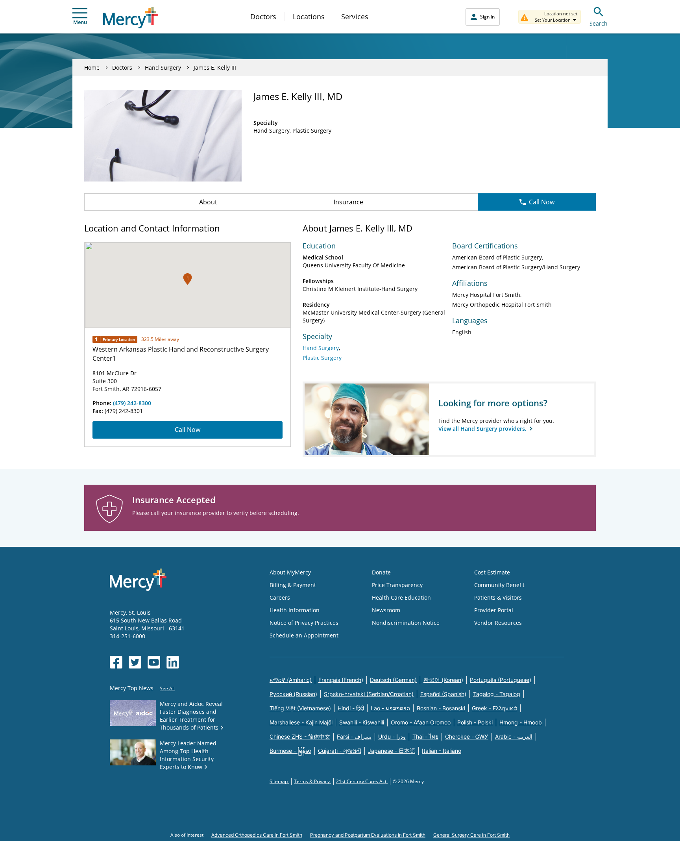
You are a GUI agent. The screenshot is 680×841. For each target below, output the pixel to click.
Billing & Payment (293, 585)
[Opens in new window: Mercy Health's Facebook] (116, 662)
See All (167, 688)
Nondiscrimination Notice (406, 622)
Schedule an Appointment (304, 635)
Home (92, 67)
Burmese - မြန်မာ (290, 750)
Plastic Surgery (322, 357)
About (208, 202)
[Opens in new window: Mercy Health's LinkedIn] (172, 662)
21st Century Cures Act (362, 781)
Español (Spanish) (443, 694)
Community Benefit (499, 585)
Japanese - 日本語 (391, 750)
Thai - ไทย (425, 736)
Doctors (263, 16)
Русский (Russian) (293, 694)
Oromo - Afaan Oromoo (421, 722)
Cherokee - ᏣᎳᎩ (466, 736)
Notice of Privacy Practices (304, 622)
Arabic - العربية (513, 736)
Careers (280, 597)
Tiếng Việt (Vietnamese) (300, 708)
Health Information (295, 610)
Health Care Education (401, 597)
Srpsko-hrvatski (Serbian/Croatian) (369, 694)
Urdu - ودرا (392, 736)
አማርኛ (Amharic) (291, 679)
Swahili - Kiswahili (361, 722)
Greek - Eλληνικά (494, 708)
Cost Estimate (492, 572)
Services (354, 16)
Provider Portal (493, 610)
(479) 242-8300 (132, 403)
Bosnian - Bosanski (441, 708)
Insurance (348, 202)
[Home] (130, 17)
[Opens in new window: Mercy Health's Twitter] (135, 662)
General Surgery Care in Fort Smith (471, 835)
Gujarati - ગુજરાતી (339, 750)
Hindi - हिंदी (351, 708)
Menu (80, 22)
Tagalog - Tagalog (496, 694)
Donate (381, 572)
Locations (309, 16)
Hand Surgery (163, 67)
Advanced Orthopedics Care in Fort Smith (256, 835)
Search (598, 23)
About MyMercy (290, 572)
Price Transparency (397, 585)
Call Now (541, 202)
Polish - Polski (475, 722)
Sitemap (279, 781)
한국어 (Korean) (443, 679)
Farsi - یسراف (354, 736)
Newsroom (386, 610)
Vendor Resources (498, 622)
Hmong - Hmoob (520, 722)
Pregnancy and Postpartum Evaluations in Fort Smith (367, 835)
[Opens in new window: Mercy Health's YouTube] (154, 662)
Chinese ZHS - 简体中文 (300, 736)
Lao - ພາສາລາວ (390, 708)
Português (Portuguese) (500, 679)
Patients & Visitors (498, 597)
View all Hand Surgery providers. (483, 428)
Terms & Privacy (312, 781)
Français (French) (340, 679)
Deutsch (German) (393, 679)
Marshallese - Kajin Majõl (301, 722)
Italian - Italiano (441, 750)
